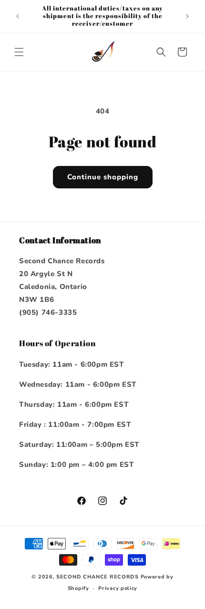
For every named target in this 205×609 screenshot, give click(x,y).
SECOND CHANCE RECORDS (97, 576)
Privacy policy (117, 588)
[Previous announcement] (17, 16)
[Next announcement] (187, 16)
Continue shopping (102, 177)
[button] (19, 51)
